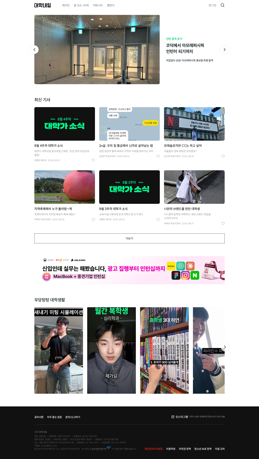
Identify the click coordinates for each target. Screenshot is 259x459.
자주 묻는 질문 (54, 417)
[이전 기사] (34, 49)
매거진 (66, 5)
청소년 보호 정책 (202, 449)
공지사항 (39, 417)
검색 (222, 5)
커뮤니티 (98, 5)
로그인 (212, 5)
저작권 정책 (185, 449)
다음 (225, 347)
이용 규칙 (220, 449)
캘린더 (110, 5)
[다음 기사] (224, 49)
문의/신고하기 (72, 417)
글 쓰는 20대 (81, 5)
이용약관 (170, 449)
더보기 (129, 238)
